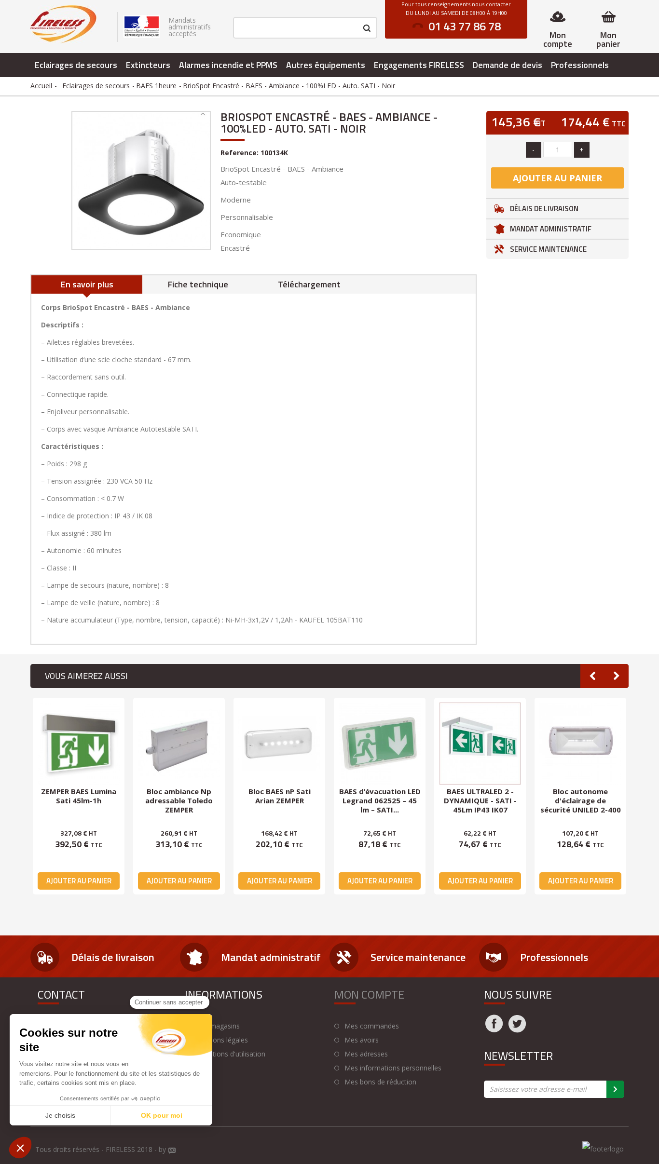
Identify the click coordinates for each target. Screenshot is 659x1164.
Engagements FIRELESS (419, 64)
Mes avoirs (361, 1040)
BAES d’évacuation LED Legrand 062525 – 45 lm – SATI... (380, 800)
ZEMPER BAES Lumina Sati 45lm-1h (78, 795)
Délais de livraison (544, 208)
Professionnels (580, 64)
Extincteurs (148, 64)
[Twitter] (517, 1029)
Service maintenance (548, 249)
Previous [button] (592, 676)
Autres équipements (325, 64)
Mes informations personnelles (392, 1068)
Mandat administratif (550, 228)
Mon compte (557, 39)
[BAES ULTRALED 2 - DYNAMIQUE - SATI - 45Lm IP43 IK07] (480, 744)
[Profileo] (172, 1151)
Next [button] (616, 676)
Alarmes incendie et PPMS (228, 64)
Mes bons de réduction (380, 1082)
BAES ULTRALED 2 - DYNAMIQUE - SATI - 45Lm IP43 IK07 (480, 800)
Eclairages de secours (76, 64)
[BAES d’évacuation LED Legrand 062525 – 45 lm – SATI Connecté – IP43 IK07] (380, 744)
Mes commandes (371, 1026)
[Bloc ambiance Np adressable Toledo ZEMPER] (179, 744)
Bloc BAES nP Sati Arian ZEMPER (279, 795)
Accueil (41, 85)
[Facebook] (494, 1029)
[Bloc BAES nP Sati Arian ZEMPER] (279, 744)
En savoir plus (87, 284)
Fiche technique (198, 284)
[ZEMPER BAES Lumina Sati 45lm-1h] (79, 744)
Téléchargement (309, 284)
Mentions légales (221, 1040)
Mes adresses (366, 1054)
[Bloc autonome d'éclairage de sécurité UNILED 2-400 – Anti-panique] (580, 744)
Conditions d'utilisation (230, 1054)
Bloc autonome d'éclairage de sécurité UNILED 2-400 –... (580, 805)
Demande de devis (507, 64)
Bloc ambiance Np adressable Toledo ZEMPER (179, 800)
